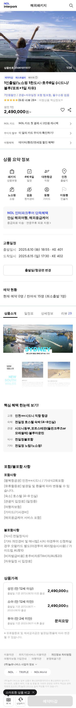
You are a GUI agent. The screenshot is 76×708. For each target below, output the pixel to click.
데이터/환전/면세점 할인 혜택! (36, 142)
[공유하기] (69, 109)
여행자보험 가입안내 (15, 658)
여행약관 (36, 658)
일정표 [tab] (28, 313)
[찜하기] (62, 109)
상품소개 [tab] (10, 313)
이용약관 (9, 654)
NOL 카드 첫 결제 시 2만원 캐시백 (38, 123)
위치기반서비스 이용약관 (32, 654)
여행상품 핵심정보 (50, 100)
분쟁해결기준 (53, 658)
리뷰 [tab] (66, 313)
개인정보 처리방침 (61, 654)
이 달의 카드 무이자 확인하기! (36, 132)
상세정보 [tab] (47, 313)
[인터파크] (9, 5)
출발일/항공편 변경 (38, 270)
